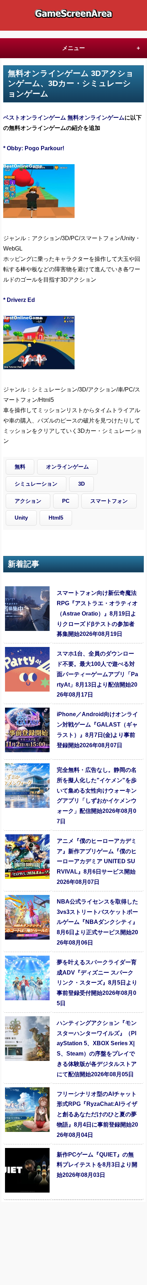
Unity (21, 518)
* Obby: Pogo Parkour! (33, 148)
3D (81, 484)
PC (66, 501)
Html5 (56, 518)
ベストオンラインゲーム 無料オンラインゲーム (64, 118)
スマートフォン (109, 501)
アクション (28, 501)
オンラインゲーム (67, 467)
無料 (20, 467)
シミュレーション (36, 484)
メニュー (73, 48)
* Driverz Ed (19, 300)
